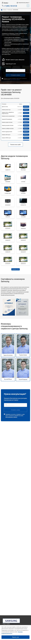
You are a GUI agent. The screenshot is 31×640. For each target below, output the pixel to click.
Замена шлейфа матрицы (8, 128)
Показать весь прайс (15, 144)
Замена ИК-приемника (7, 119)
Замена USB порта (6, 134)
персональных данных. (15, 79)
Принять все (15, 637)
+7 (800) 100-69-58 (10, 6)
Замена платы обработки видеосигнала (8, 113)
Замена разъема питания (7, 125)
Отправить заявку (15, 75)
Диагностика (5, 106)
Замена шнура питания (7, 122)
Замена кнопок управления (8, 116)
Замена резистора (6, 109)
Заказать (26, 106)
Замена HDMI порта (6, 137)
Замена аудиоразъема (7, 131)
